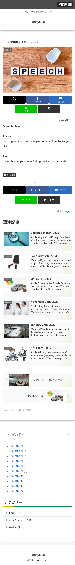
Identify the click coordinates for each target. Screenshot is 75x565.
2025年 (14, 475)
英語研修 (11, 175)
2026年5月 (16, 450)
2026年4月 (16, 455)
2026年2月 (16, 466)
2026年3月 (16, 460)
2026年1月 (16, 471)
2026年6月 (16, 446)
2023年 (14, 486)
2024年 (14, 480)
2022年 (14, 491)
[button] (49, 109)
